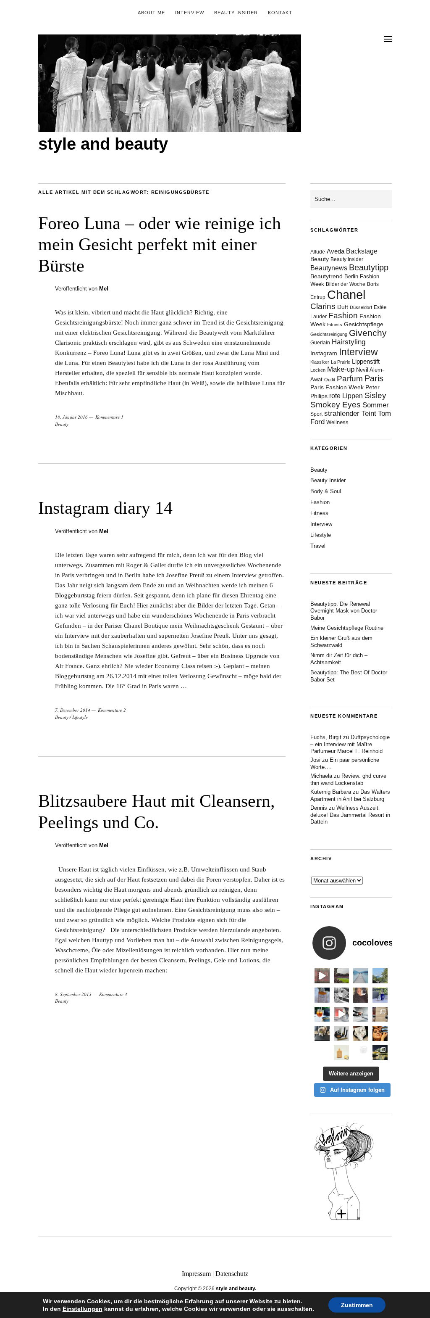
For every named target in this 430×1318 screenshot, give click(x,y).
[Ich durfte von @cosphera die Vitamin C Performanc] (360, 1052)
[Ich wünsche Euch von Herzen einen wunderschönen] (322, 1052)
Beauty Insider (236, 12)
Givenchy (368, 333)
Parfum (350, 378)
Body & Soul (325, 491)
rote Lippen (346, 395)
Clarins (323, 306)
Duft (342, 307)
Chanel (346, 294)
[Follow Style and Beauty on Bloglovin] (344, 1219)
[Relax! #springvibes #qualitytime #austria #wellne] (360, 975)
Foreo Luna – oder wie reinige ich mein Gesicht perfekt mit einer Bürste (159, 244)
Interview (189, 12)
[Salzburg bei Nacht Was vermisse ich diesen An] (380, 1052)
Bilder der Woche (345, 284)
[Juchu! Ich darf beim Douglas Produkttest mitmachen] (380, 995)
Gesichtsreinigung (328, 334)
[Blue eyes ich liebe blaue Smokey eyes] (380, 1033)
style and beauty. (236, 1289)
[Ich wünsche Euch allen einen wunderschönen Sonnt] (322, 1014)
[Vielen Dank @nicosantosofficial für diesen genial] (322, 975)
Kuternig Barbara (330, 792)
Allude (317, 252)
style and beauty (103, 144)
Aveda (335, 251)
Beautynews (328, 268)
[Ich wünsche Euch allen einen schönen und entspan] (341, 975)
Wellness (337, 422)
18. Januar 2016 (71, 417)
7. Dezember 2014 (72, 710)
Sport (316, 414)
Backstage (362, 251)
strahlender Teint (350, 413)
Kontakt (280, 12)
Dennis (318, 808)
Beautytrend (326, 276)
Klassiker (319, 361)
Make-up (340, 369)
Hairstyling (348, 342)
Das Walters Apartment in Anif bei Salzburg (350, 795)
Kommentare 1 (109, 417)
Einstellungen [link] (82, 1308)
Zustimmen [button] (357, 1305)
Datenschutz (231, 1273)
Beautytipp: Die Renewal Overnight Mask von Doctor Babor (343, 611)
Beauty (61, 424)
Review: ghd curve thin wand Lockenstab (348, 779)
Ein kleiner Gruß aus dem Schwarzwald (341, 641)
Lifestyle (80, 717)
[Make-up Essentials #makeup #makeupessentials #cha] (341, 995)
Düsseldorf (361, 307)
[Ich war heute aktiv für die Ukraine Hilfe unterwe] (380, 1014)
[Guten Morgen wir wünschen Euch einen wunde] (322, 1033)
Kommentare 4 (113, 994)
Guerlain (320, 343)
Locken (317, 369)
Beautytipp (368, 267)
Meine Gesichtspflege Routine (346, 628)
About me (151, 12)
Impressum (196, 1273)
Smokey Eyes (335, 404)
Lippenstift (366, 361)
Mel (103, 288)
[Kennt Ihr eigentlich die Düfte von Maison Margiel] (322, 995)
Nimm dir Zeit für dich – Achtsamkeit (338, 659)
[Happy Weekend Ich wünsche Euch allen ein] (360, 1033)
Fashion (343, 315)
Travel (317, 546)
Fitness (334, 324)
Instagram (323, 353)
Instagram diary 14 (105, 508)
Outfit (329, 379)
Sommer (375, 405)
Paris (373, 378)
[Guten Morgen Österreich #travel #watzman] (380, 975)
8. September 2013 (73, 994)
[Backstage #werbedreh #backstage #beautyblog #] (341, 1014)
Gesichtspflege (363, 324)
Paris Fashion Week (337, 387)
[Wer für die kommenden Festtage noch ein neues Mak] (341, 1052)
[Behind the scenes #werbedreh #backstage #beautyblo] (360, 1014)
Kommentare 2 (112, 710)
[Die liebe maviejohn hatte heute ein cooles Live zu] (341, 1033)
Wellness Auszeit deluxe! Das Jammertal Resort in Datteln (350, 815)
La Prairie (340, 361)
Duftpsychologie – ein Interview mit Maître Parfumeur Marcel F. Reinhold (350, 744)
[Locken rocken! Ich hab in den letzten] (360, 995)
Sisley (375, 395)
